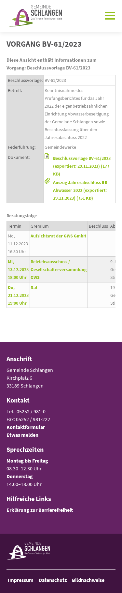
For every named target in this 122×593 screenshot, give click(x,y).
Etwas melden (22, 435)
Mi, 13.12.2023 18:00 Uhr (18, 269)
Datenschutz (53, 580)
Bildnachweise (88, 580)
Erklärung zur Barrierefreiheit (40, 510)
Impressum (21, 580)
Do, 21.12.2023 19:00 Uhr (18, 295)
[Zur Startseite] (34, 16)
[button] (79, 166)
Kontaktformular (26, 427)
